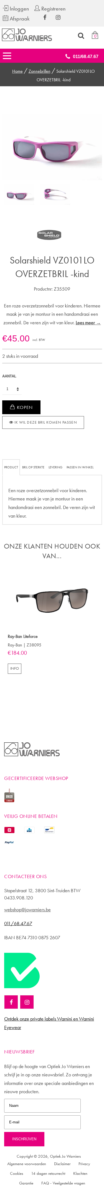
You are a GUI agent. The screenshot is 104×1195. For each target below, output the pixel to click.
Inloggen (18, 8)
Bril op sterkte (33, 467)
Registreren (52, 8)
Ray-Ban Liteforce (23, 636)
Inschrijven (24, 1139)
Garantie (26, 1183)
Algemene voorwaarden (26, 1164)
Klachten (80, 1173)
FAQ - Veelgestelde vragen (63, 1183)
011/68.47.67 (85, 56)
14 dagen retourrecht (48, 1173)
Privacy (84, 1164)
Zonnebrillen (39, 71)
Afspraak (18, 18)
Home (17, 71)
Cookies (16, 1173)
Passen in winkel (80, 467)
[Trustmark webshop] (22, 990)
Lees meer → (88, 322)
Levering (55, 467)
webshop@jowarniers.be (27, 909)
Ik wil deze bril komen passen (45, 422)
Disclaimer (62, 1164)
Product (11, 467)
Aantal (9, 376)
